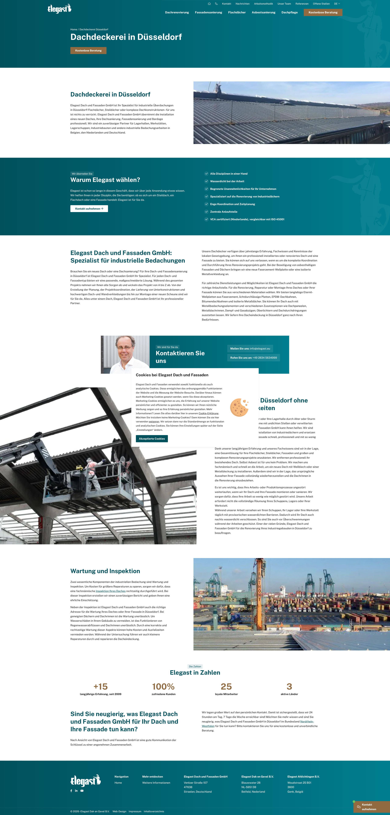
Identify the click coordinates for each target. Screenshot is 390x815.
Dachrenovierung (177, 12)
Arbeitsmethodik (263, 3)
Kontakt (226, 3)
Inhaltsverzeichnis (154, 811)
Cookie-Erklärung (208, 413)
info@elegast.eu (260, 348)
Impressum (135, 811)
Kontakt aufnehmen (87, 208)
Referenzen (302, 3)
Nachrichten (243, 3)
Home (73, 29)
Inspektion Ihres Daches (111, 591)
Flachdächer (237, 12)
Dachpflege (290, 12)
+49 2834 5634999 (265, 357)
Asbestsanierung (263, 12)
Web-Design (119, 811)
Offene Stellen (321, 3)
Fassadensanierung (208, 12)
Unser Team (284, 3)
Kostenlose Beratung (88, 50)
